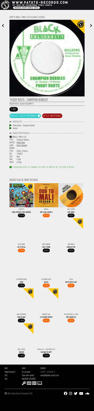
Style (11, 151)
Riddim (11, 148)
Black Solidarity (26, 103)
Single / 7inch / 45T (23, 17)
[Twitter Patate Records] (75, 393)
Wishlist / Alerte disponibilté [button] (24, 115)
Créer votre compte (28, 375)
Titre (11, 139)
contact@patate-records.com (49, 375)
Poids (11, 162)
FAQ (6, 378)
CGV (6, 375)
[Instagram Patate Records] (70, 393)
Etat (10, 156)
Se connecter (26, 371)
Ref (10, 153)
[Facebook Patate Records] (65, 393)
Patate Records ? (10, 371)
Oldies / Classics (38, 17)
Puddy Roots (14, 103)
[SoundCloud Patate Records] (87, 393)
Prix (10, 159)
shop (11, 17)
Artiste (12, 142)
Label (11, 145)
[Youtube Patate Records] (81, 393)
